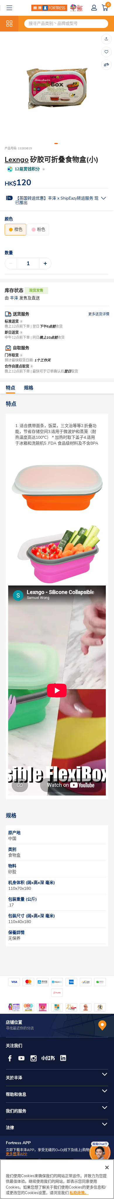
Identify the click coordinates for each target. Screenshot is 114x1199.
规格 (28, 388)
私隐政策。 (79, 1192)
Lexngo (17, 159)
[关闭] (107, 1167)
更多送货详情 (98, 314)
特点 (10, 388)
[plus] (45, 263)
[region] (57, 1179)
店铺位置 (14, 1022)
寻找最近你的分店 (20, 1028)
